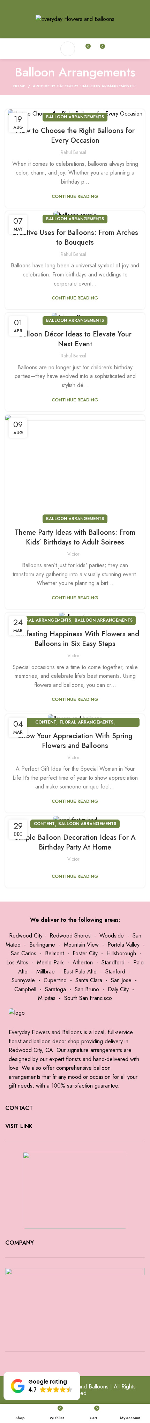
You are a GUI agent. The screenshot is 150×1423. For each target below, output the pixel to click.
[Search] (67, 49)
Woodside (111, 936)
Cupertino (55, 980)
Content (45, 722)
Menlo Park (50, 962)
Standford (113, 962)
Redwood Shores (70, 936)
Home (19, 86)
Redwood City (26, 936)
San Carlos (23, 953)
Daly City (118, 989)
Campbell (25, 989)
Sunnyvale (23, 980)
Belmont (54, 953)
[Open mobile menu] (50, 49)
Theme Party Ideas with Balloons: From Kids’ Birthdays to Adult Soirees (75, 537)
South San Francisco (88, 998)
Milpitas (46, 998)
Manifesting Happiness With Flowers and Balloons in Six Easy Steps (75, 639)
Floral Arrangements (44, 620)
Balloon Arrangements (75, 117)
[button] (41, 1386)
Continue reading (75, 196)
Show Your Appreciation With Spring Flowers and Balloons (75, 741)
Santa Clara (88, 980)
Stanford (115, 972)
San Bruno (87, 989)
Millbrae (45, 972)
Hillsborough (121, 953)
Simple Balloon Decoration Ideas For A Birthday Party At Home (75, 842)
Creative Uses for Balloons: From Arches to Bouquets (75, 237)
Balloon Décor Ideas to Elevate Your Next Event (75, 339)
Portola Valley (123, 945)
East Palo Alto (80, 972)
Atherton (83, 962)
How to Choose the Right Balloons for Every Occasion (75, 136)
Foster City (85, 953)
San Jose (121, 980)
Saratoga (55, 989)
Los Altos (17, 962)
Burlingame (42, 945)
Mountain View (81, 945)
